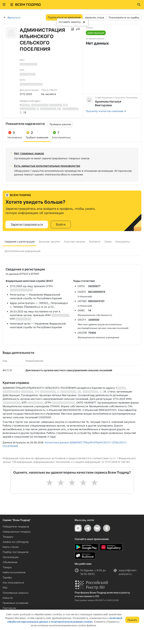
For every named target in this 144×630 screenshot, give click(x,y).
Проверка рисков (60, 124)
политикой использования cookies (72, 621)
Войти (61, 224)
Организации (10, 557)
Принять (132, 619)
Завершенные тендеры (17, 531)
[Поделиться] (78, 29)
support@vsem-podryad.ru (128, 572)
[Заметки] (72, 29)
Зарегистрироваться (27, 224)
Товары (7, 567)
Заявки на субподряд (16, 541)
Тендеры (8, 536)
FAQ (5, 587)
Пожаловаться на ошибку (124, 17)
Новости (8, 597)
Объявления (10, 562)
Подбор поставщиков (15, 551)
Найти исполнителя (14, 572)
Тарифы (7, 577)
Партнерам (9, 607)
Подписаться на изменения (64, 17)
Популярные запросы (16, 592)
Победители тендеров (16, 526)
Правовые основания (15, 602)
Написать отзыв (94, 17)
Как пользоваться (13, 582)
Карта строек (11, 546)
